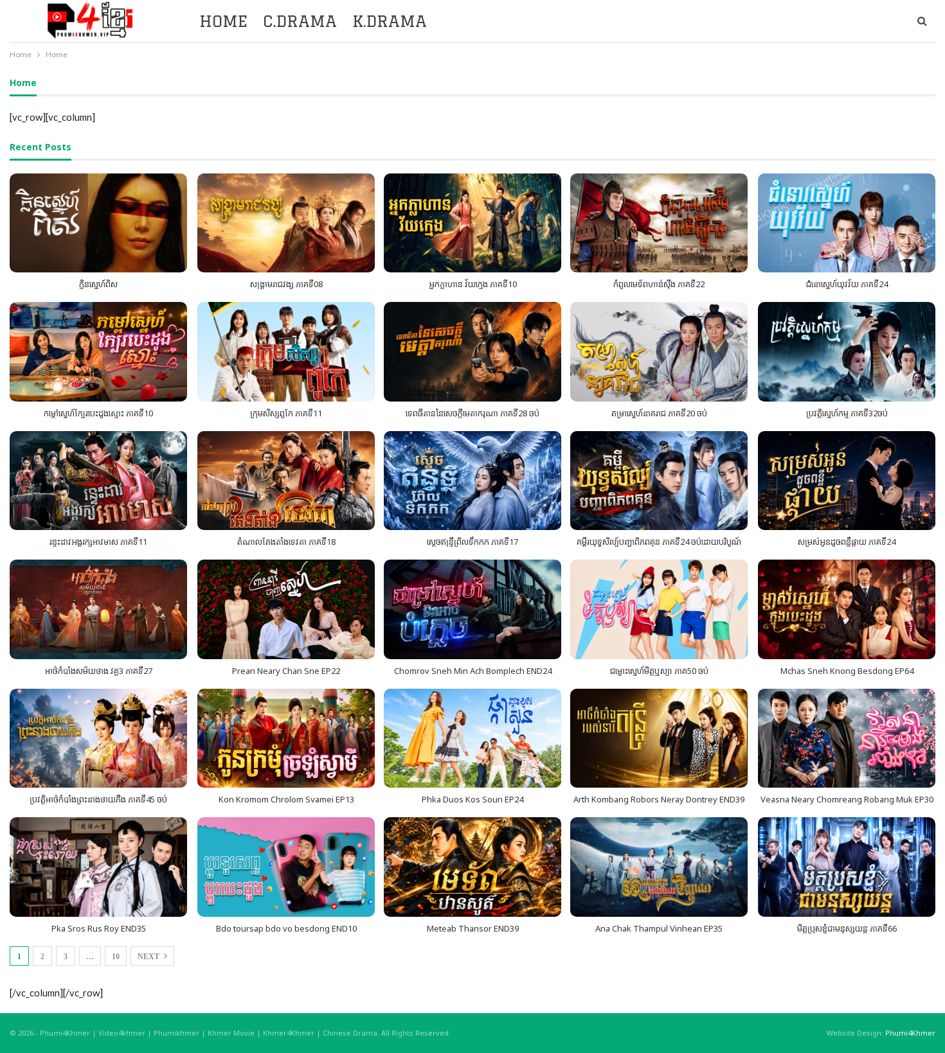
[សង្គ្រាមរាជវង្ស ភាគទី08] (286, 223)
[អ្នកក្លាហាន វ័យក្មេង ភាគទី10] (472, 223)
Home (223, 21)
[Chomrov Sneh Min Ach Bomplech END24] (472, 609)
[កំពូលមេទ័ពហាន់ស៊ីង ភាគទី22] (659, 223)
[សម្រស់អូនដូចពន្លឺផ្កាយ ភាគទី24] (846, 481)
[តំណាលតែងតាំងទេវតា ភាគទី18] (286, 481)
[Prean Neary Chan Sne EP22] (286, 609)
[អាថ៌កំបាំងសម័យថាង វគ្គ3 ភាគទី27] (98, 609)
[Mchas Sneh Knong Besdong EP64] (846, 609)
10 (116, 956)
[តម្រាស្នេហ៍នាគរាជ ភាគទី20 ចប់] (659, 352)
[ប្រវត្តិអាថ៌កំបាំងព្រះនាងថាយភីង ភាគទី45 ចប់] (98, 738)
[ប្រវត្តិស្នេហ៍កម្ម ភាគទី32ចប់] (846, 352)
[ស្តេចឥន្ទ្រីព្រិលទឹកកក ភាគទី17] (472, 481)
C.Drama (300, 21)
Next (149, 956)
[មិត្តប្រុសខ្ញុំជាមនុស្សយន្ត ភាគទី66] (846, 867)
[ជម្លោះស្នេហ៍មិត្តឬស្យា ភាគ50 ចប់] (659, 609)
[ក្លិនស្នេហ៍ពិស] (98, 223)
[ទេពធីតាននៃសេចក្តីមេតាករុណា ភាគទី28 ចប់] (472, 352)
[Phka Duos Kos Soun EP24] (472, 738)
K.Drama (389, 21)
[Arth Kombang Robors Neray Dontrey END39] (659, 738)
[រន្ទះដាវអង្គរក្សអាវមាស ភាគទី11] (98, 481)
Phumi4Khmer (910, 1033)
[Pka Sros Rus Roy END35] (98, 867)
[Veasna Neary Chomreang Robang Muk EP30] (846, 738)
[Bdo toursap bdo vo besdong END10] (286, 867)
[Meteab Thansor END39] (472, 867)
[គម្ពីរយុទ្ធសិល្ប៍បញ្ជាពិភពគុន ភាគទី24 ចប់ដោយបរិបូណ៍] (659, 481)
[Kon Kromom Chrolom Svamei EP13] (286, 738)
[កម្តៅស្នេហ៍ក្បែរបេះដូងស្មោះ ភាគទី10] (98, 352)
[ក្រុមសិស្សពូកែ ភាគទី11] (286, 352)
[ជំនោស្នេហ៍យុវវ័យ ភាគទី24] (846, 223)
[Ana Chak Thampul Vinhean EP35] (659, 867)
